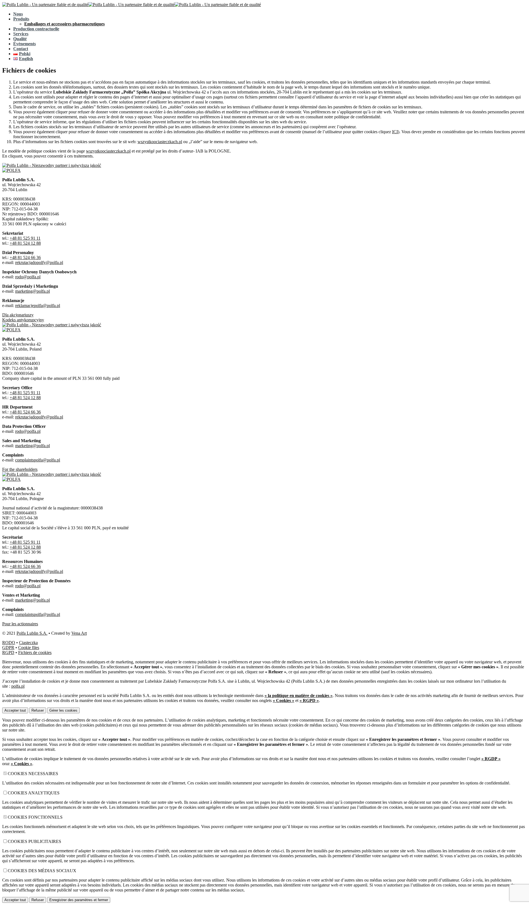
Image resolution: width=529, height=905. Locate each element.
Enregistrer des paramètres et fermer (78, 900)
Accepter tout (15, 710)
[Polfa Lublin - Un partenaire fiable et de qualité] (45, 4)
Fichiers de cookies (35, 652)
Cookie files (28, 647)
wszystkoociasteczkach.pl (159, 141)
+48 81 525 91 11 (25, 238)
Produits (21, 19)
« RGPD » (309, 700)
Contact (20, 48)
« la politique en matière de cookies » (298, 695)
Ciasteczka (28, 642)
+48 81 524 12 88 (25, 243)
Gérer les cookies (63, 710)
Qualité (20, 38)
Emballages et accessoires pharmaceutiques (64, 24)
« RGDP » (491, 758)
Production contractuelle (36, 28)
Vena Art (79, 633)
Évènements (24, 43)
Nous (18, 14)
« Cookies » (283, 700)
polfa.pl (18, 686)
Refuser (37, 710)
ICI (395, 131)
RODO (8, 642)
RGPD (8, 652)
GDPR (8, 647)
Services (20, 33)
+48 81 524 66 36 (25, 257)
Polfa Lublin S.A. (32, 633)
